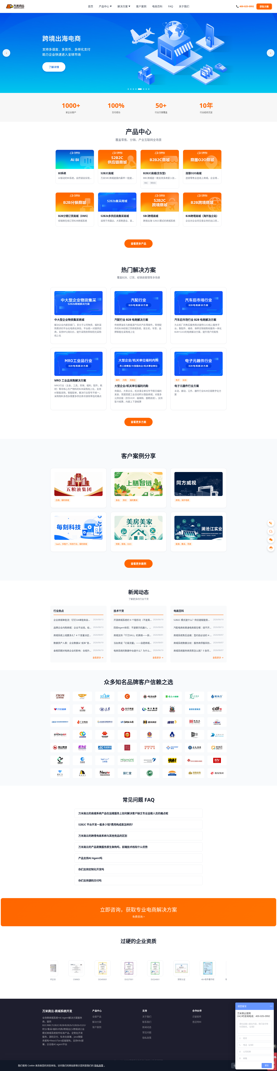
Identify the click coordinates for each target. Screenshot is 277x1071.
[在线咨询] (270, 547)
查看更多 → (98, 657)
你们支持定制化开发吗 (91, 869)
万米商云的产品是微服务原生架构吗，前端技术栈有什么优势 (113, 847)
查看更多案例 (138, 563)
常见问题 (146, 1032)
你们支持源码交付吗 (89, 880)
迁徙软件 (196, 1016)
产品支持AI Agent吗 (90, 858)
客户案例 (96, 1027)
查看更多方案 (138, 422)
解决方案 (96, 1021)
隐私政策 (146, 1037)
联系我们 (146, 1021)
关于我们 (146, 1016)
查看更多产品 (138, 243)
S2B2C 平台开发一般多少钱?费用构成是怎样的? (105, 824)
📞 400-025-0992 (245, 6)
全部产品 (96, 1016)
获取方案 (264, 6)
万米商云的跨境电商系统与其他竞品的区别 (102, 835)
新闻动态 (146, 1027)
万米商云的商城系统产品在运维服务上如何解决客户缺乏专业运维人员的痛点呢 (123, 813)
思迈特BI (196, 1021)
